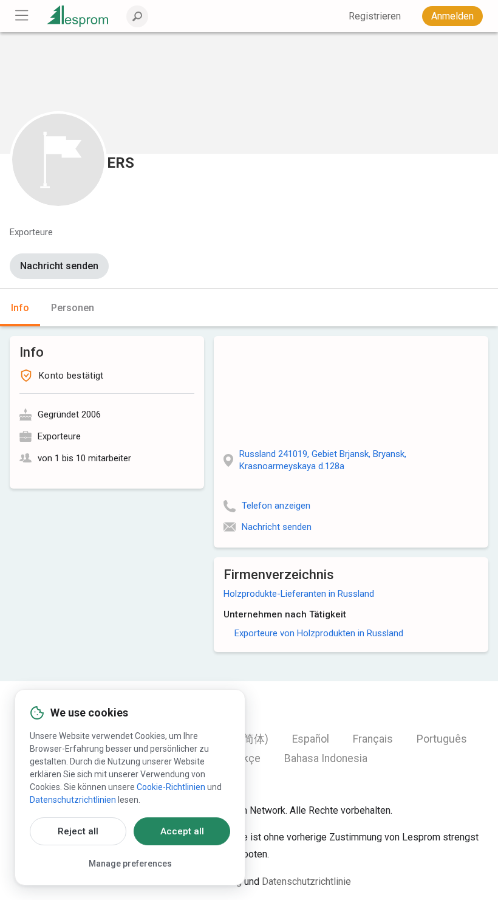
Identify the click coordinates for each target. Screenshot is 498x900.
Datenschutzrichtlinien (73, 800)
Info (20, 308)
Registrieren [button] (375, 16)
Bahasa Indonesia (325, 758)
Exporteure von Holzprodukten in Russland (318, 633)
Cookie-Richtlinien (171, 787)
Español (310, 739)
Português (442, 739)
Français (373, 739)
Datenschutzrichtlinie (306, 881)
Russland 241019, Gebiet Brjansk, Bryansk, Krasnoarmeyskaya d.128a (322, 460)
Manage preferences (130, 863)
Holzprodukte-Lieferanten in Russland (298, 593)
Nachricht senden (59, 266)
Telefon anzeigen (276, 505)
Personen (72, 308)
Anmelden (452, 16)
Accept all (182, 831)
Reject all (78, 831)
